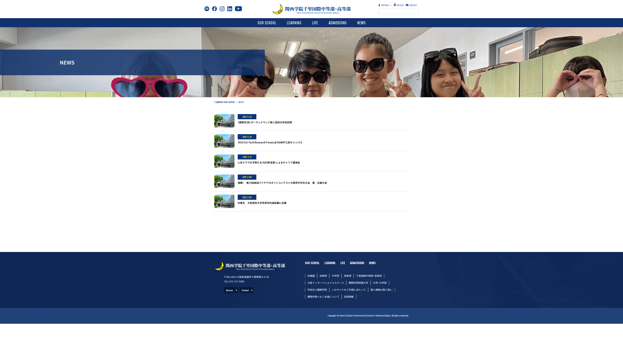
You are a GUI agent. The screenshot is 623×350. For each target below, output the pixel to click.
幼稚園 (311, 275)
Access (229, 290)
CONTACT (413, 5)
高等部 (347, 275)
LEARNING (294, 23)
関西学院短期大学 (358, 282)
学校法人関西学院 (317, 289)
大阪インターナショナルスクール (325, 282)
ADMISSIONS (338, 23)
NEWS (361, 23)
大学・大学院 (380, 282)
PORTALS (385, 5)
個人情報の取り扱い (381, 289)
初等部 (323, 275)
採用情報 (349, 296)
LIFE (315, 23)
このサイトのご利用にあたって (349, 289)
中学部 (335, 275)
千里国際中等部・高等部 (224, 102)
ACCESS (400, 5)
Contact (245, 290)
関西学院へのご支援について (323, 296)
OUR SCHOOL (266, 23)
